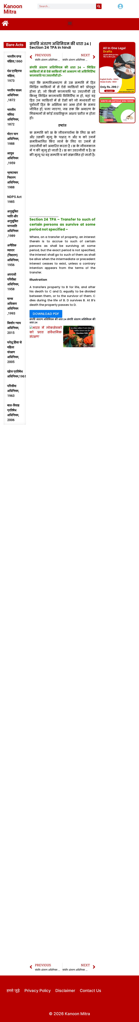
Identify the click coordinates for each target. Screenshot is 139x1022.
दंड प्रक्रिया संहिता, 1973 (14, 76)
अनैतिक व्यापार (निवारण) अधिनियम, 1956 (13, 255)
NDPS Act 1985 (14, 199)
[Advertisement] (62, 187)
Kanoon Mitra (13, 9)
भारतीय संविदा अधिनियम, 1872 (13, 117)
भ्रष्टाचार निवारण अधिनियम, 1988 (13, 180)
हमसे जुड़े (13, 990)
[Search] (99, 6)
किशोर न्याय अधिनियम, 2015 (14, 328)
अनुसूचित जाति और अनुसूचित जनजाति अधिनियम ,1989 (12, 223)
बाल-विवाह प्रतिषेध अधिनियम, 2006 (13, 412)
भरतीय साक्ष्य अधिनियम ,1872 (14, 95)
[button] (70, 23)
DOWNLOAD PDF (46, 313)
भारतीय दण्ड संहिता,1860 (14, 58)
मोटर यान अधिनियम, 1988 (13, 138)
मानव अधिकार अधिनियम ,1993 (12, 306)
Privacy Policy (37, 990)
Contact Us (90, 990)
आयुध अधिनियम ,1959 (12, 158)
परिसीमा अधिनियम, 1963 (13, 391)
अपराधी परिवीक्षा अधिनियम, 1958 (13, 282)
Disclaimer (65, 990)
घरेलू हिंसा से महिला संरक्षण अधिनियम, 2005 (14, 352)
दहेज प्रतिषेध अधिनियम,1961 (16, 373)
